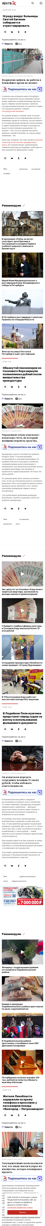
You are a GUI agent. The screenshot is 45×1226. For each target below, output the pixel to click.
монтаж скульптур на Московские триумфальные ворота (22, 142)
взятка (5, 881)
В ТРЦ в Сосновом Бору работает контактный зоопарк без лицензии (20, 698)
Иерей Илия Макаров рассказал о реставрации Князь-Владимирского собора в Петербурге (21, 283)
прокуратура (7, 524)
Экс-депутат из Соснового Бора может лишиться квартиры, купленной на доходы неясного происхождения (22, 591)
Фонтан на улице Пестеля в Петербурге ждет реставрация (18, 352)
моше (18, 524)
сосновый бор (24, 519)
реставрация (36, 169)
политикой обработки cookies (20, 1207)
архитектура (23, 169)
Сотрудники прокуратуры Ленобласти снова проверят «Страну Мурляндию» (22, 664)
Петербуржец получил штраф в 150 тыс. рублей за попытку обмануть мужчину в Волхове (20, 1080)
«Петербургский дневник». (13, 111)
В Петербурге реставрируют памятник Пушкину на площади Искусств (22, 318)
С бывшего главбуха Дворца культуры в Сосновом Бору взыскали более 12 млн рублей (22, 628)
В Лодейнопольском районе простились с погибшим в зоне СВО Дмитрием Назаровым (20, 1043)
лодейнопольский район (27, 876)
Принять (22, 1212)
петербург (6, 173)
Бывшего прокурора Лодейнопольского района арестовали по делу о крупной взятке (22, 1006)
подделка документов (19, 881)
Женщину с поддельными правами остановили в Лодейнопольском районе (20, 969)
